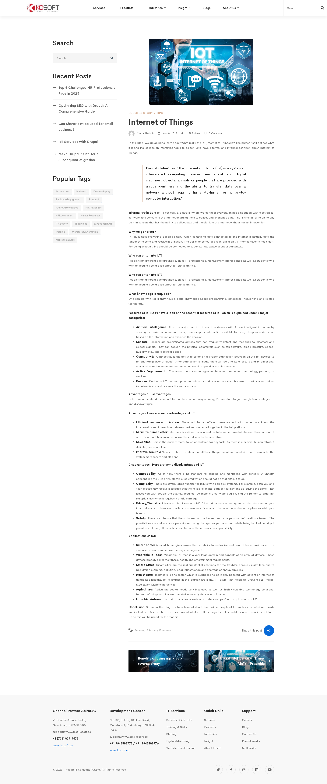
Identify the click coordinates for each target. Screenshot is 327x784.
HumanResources (90, 215)
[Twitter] (218, 769)
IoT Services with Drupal (78, 142)
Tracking (60, 231)
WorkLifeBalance (65, 239)
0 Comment (216, 133)
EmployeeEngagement (68, 199)
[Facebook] (231, 769)
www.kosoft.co (63, 745)
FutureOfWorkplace (66, 207)
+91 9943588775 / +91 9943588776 (134, 743)
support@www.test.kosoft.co (72, 731)
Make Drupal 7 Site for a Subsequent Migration (78, 157)
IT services (81, 223)
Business (81, 191)
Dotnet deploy (101, 191)
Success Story (140, 113)
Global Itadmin (145, 133)
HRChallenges (93, 207)
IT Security (61, 223)
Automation (62, 191)
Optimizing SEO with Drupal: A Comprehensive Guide (83, 108)
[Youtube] (269, 769)
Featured (94, 199)
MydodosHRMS (103, 223)
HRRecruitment (64, 215)
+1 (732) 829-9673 (65, 738)
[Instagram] (243, 769)
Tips (159, 113)
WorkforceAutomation (85, 231)
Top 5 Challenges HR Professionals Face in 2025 (86, 91)
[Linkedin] (256, 769)
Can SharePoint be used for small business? (85, 127)
